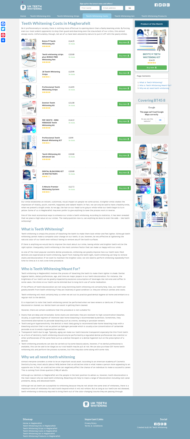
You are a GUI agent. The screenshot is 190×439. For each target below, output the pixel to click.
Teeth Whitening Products (154, 16)
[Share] (3, 40)
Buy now (123, 42)
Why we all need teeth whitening (154, 88)
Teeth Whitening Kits (40, 16)
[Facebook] (3, 23)
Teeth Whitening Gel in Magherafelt (39, 433)
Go (130, 8)
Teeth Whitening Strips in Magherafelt (40, 428)
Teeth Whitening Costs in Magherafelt (40, 431)
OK (160, 120)
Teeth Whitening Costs (97, 16)
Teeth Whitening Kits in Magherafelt (39, 426)
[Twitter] (3, 28)
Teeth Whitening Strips (68, 16)
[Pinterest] (3, 35)
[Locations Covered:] (22, 2)
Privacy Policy (90, 423)
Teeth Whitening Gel (125, 16)
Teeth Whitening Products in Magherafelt (41, 436)
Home (23, 16)
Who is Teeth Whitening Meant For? (155, 85)
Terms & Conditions (94, 426)
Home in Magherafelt (32, 423)
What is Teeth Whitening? (150, 82)
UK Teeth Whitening (158, 427)
